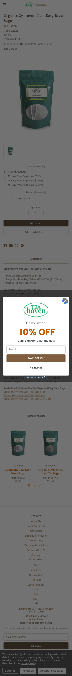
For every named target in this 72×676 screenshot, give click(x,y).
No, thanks (36, 368)
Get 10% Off (36, 358)
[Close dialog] (65, 300)
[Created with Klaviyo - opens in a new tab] (36, 377)
